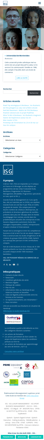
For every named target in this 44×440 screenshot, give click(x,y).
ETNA (23, 422)
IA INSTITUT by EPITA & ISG (17, 411)
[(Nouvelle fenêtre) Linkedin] (10, 265)
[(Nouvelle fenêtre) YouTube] (14, 265)
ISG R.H (29, 406)
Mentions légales (12, 282)
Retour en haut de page (38, 430)
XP (20, 409)
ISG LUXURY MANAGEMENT (19, 404)
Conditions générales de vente (17, 280)
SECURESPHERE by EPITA (14, 425)
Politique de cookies (13, 285)
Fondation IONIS (22, 427)
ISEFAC (6, 409)
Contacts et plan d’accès (15, 275)
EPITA (37, 409)
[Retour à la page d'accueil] (5, 3)
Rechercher (7, 89)
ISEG (35, 406)
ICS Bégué (14, 409)
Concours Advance (32, 425)
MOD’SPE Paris (28, 409)
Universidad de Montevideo (18, 56)
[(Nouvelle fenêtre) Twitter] (6, 265)
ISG (6, 404)
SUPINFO (29, 422)
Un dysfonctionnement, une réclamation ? (21, 300)
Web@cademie (32, 420)
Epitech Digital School (22, 418)
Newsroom (10, 278)
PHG (36, 422)
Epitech (9, 418)
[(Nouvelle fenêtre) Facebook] (4, 265)
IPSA (35, 411)
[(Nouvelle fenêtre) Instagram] (18, 265)
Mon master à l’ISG (10, 120)
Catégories (7, 152)
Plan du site (10, 287)
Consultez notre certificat (14, 351)
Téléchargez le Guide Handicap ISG (16, 311)
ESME (30, 411)
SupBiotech (22, 413)
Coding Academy (18, 420)
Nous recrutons (11, 302)
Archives (6, 136)
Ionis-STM (15, 422)
